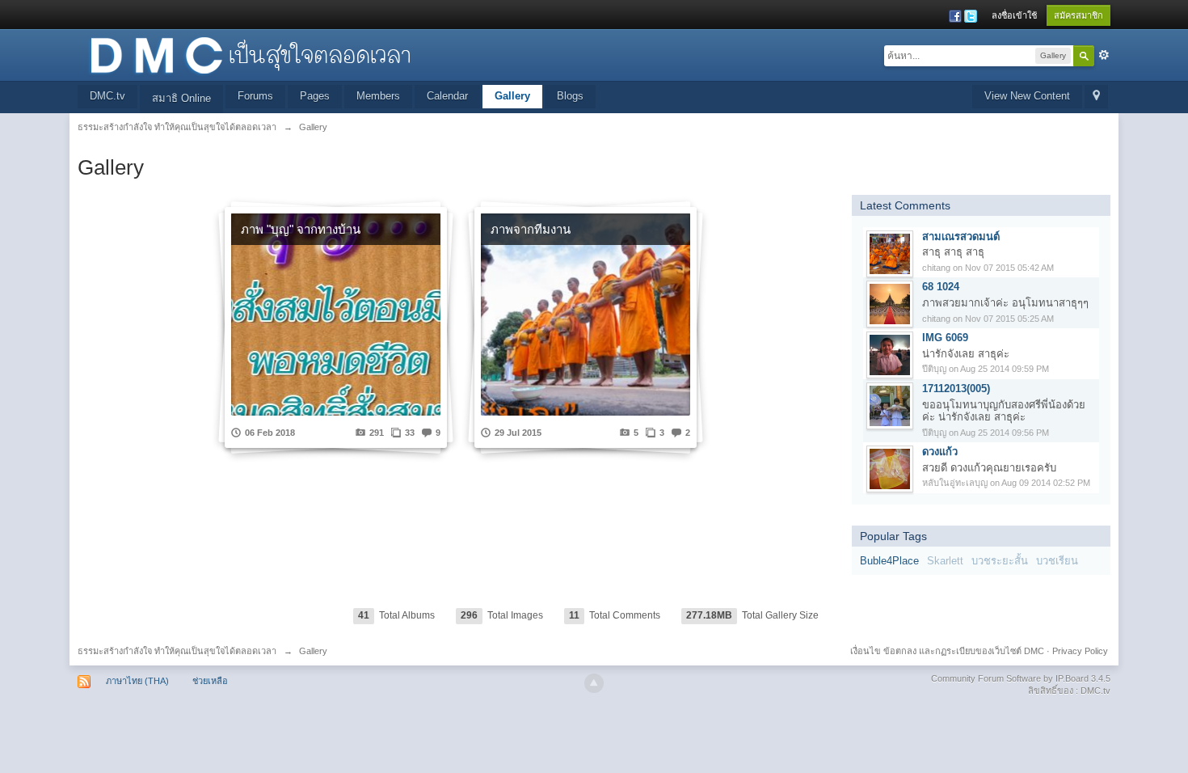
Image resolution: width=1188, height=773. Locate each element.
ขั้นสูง (1103, 55)
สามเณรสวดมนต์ (961, 236)
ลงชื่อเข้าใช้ (1014, 15)
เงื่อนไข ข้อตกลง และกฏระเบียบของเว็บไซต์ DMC (947, 651)
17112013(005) (956, 388)
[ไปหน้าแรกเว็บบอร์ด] (250, 54)
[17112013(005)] (889, 405)
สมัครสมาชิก (1078, 15)
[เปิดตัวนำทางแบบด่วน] (1096, 96)
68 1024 (940, 287)
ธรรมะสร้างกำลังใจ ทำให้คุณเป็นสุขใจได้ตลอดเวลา (177, 651)
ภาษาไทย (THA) (137, 681)
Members (378, 96)
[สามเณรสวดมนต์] (889, 253)
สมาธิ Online (181, 98)
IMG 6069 (945, 338)
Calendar (447, 96)
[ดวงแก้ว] (889, 469)
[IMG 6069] (889, 354)
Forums (255, 96)
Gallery (512, 96)
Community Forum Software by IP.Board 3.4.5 (1020, 678)
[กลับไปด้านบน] (594, 683)
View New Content (1027, 96)
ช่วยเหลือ (210, 681)
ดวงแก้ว (940, 452)
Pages (315, 96)
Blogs (570, 96)
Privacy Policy (1080, 651)
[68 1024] (889, 304)
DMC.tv (107, 96)
